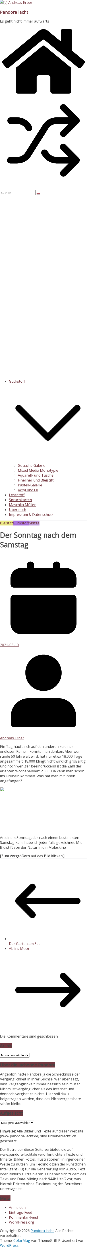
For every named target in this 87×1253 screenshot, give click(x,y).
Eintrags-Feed (20, 1212)
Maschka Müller (22, 504)
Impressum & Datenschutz (31, 514)
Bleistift (6, 523)
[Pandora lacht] (43, 94)
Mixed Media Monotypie (38, 470)
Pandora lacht (14, 12)
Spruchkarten (20, 499)
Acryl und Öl (28, 490)
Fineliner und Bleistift (36, 480)
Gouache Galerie (31, 465)
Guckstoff (17, 381)
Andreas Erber (12, 738)
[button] (48, 460)
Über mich (17, 509)
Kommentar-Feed (23, 1217)
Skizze (34, 523)
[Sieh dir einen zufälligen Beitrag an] (43, 182)
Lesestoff (17, 494)
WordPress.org (21, 1222)
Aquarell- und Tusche (36, 475)
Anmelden (17, 1207)
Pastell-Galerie (30, 485)
